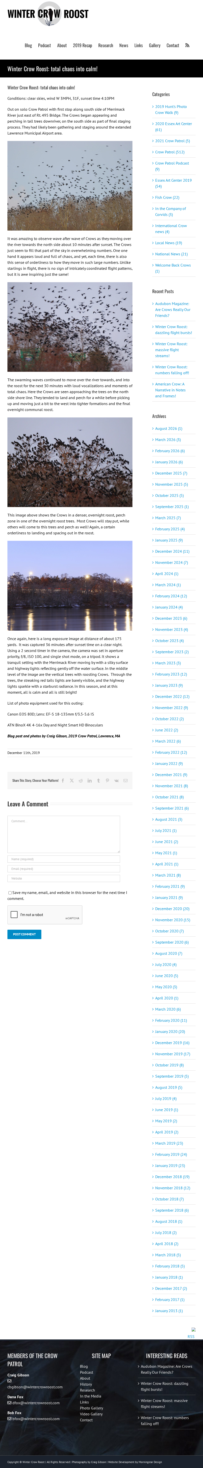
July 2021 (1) (166, 830)
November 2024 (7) (171, 562)
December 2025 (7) (171, 473)
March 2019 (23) (169, 1143)
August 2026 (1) (168, 428)
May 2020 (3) (166, 986)
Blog (84, 1366)
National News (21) (171, 253)
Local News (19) (168, 242)
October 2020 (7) (169, 930)
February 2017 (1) (169, 1299)
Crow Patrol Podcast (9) (172, 166)
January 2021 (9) (169, 897)
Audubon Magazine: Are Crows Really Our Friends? (172, 309)
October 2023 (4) (169, 640)
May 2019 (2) (166, 1120)
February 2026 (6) (170, 450)
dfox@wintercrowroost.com (36, 1402)
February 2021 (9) (170, 886)
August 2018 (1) (168, 1221)
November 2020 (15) (172, 919)
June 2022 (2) (166, 729)
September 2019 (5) (172, 1076)
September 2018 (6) (172, 1210)
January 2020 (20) (170, 1031)
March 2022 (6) (168, 741)
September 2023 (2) (172, 651)
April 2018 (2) (166, 1243)
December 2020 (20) (172, 908)
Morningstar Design (150, 1462)
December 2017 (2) (171, 1288)
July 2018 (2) (166, 1232)
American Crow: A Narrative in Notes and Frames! (170, 389)
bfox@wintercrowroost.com (36, 1418)
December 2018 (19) (172, 1176)
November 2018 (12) (172, 1187)
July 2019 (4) (166, 1098)
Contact (86, 1419)
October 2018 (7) (169, 1198)
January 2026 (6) (169, 461)
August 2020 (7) (168, 953)
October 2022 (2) (169, 718)
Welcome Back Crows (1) (173, 268)
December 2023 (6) (171, 618)
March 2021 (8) (168, 875)
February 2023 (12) (171, 674)
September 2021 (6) (172, 808)
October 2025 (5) (169, 495)
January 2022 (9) (169, 763)
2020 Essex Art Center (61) (173, 126)
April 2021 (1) (166, 863)
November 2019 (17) (172, 1053)
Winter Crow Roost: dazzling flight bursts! (164, 1386)
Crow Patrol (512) (169, 151)
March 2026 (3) (168, 439)
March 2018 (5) (168, 1254)
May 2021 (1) (166, 852)
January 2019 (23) (170, 1165)
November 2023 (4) (171, 629)
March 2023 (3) (168, 662)
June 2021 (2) (166, 841)
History (86, 1384)
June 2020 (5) (166, 975)
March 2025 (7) (168, 517)
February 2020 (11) (171, 1020)
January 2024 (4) (169, 607)
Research (87, 1390)
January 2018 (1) (169, 1277)
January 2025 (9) (169, 540)
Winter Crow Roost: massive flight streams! (171, 349)
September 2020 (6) (172, 942)
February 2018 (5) (170, 1265)
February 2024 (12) (171, 595)
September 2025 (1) (172, 506)
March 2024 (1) (168, 584)
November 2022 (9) (171, 707)
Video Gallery (91, 1413)
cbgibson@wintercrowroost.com (35, 1386)
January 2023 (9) (169, 685)
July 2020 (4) (166, 964)
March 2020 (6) (168, 1009)
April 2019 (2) (166, 1131)
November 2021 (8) (171, 785)
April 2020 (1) (166, 997)
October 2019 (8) (169, 1064)
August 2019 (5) (168, 1087)
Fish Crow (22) (167, 197)
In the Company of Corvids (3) (170, 211)
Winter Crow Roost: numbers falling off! (165, 1420)
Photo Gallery (91, 1407)
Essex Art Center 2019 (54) (173, 183)
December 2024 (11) (172, 551)
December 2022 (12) (172, 696)
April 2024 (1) (166, 573)
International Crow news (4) (171, 228)
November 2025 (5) (171, 484)
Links (84, 1402)
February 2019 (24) (171, 1154)
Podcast (86, 1372)
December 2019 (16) (172, 1042)
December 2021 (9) (171, 774)
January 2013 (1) (169, 1310)
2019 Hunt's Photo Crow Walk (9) (171, 109)
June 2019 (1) (166, 1109)
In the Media (90, 1396)
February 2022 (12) (171, 752)
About (85, 1378)
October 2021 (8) (169, 796)
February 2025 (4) (170, 528)
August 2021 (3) (168, 819)
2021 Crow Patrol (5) (172, 140)
